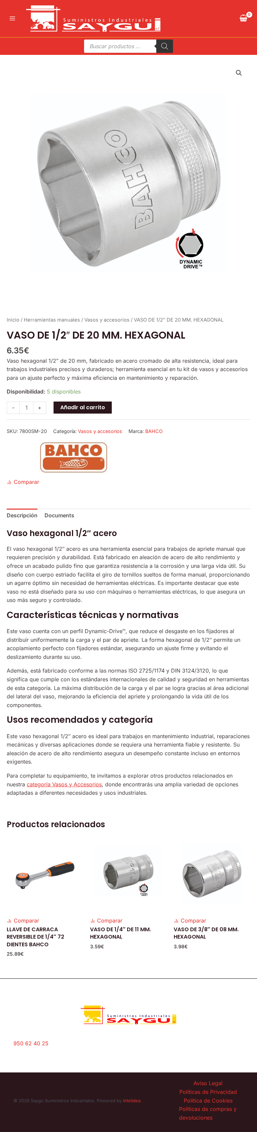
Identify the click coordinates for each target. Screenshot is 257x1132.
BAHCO (154, 431)
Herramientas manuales (52, 320)
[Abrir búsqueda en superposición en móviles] (128, 46)
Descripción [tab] (22, 515)
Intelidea (132, 1100)
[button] (239, 73)
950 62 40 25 (31, 1043)
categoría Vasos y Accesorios (64, 784)
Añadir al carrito (82, 407)
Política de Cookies (208, 1100)
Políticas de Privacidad (208, 1092)
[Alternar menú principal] (12, 18)
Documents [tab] (59, 515)
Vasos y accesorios (107, 320)
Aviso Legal (208, 1083)
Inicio (13, 320)
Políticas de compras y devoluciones (208, 1113)
